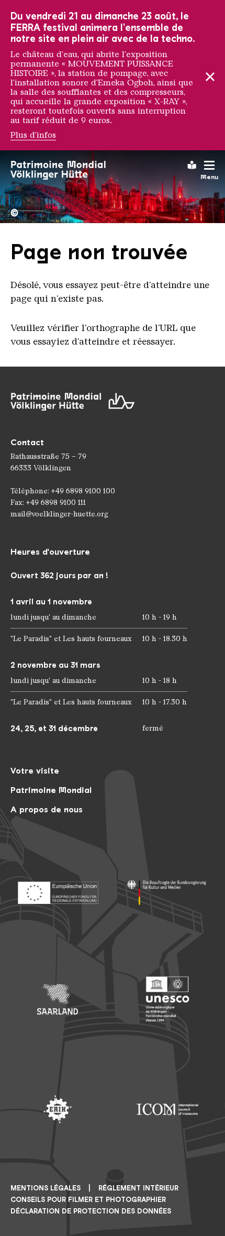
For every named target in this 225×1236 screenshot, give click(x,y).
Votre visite (34, 771)
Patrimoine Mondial (51, 790)
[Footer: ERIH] (57, 1109)
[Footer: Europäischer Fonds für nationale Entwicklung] (57, 889)
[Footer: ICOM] (167, 1109)
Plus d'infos (33, 135)
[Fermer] (210, 75)
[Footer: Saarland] (57, 999)
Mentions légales (45, 1188)
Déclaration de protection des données (90, 1211)
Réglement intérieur (138, 1188)
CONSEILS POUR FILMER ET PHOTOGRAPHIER (88, 1200)
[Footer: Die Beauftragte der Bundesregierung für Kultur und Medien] (167, 889)
